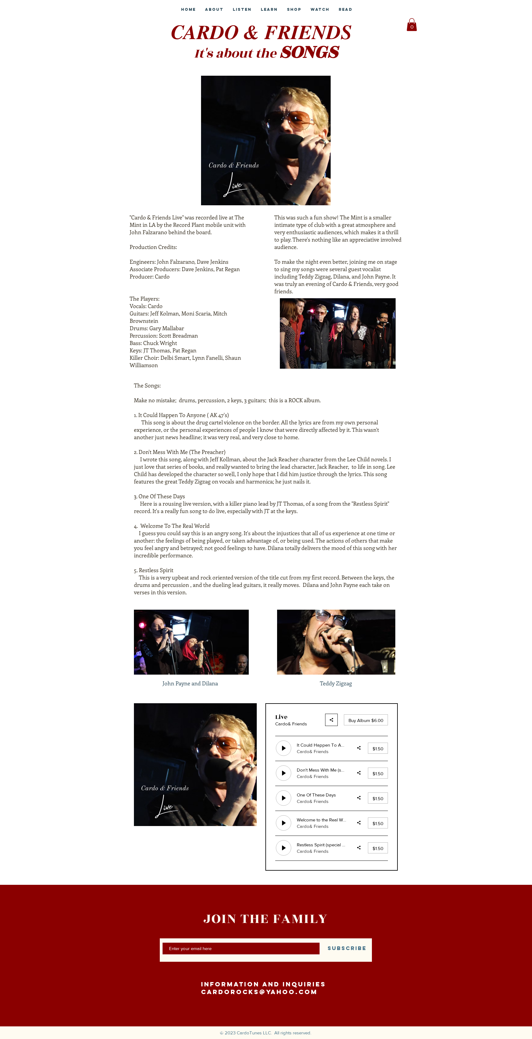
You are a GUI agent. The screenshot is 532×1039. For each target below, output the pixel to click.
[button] (411, 24)
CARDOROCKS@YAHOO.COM (259, 992)
